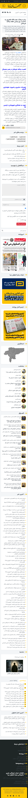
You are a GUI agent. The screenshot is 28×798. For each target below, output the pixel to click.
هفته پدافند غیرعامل (21, 141)
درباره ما (24, 749)
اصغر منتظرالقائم (17, 405)
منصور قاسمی (18, 399)
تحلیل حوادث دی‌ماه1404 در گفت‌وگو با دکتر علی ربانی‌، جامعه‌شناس (12, 432)
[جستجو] (2, 230)
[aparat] (2, 1)
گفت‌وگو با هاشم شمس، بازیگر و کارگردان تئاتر (12, 417)
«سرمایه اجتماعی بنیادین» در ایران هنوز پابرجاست (12, 436)
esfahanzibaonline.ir (16, 789)
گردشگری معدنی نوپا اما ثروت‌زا (14, 402)
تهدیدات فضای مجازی (21, 139)
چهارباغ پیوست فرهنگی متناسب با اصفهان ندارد (13, 384)
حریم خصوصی (10, 211)
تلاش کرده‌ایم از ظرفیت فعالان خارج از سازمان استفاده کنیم (12, 479)
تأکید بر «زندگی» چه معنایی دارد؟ (13, 372)
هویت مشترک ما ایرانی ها (15, 378)
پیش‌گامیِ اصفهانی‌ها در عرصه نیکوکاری (12, 429)
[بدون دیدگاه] (7, 12)
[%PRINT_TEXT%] (10, 12)
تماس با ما (23, 747)
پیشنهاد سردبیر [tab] (13, 680)
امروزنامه (21, 234)
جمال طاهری (18, 381)
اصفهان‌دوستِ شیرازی (16, 407)
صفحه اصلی (23, 12)
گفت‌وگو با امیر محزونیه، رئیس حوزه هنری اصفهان (12, 468)
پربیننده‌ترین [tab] (23, 680)
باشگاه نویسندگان (21, 766)
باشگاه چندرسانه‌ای (21, 768)
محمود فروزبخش (17, 369)
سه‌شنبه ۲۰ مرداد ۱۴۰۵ (19, 657)
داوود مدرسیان (18, 393)
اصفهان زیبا (18, 52)
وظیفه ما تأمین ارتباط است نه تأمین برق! (11, 451)
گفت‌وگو (21, 413)
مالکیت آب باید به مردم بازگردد (14, 465)
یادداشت (21, 366)
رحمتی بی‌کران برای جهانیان (13, 673)
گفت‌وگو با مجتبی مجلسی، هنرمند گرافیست (11, 440)
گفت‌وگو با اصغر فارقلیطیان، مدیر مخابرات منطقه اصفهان (12, 447)
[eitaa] (9, 1)
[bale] (10, 796)
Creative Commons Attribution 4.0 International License (14, 792)
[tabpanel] (14, 696)
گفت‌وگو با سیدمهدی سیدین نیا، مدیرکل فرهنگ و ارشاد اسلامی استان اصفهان (12, 484)
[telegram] (4, 1)
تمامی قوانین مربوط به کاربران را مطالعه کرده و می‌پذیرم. (14, 212)
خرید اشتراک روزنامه (21, 770)
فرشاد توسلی (18, 375)
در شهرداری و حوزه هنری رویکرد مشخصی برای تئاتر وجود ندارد (13, 421)
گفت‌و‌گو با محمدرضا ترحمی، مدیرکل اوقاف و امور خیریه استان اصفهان (11, 454)
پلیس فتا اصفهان (14, 137)
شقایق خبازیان (18, 388)
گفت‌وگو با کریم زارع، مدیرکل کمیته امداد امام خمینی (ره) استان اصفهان (12, 425)
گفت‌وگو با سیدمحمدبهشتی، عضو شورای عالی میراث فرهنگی (12, 461)
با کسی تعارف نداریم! (16, 458)
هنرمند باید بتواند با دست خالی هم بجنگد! (13, 443)
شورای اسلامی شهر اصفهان (19, 759)
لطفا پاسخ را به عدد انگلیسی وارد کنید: (16, 216)
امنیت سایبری (22, 137)
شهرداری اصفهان (22, 760)
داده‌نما (21, 652)
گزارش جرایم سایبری (10, 139)
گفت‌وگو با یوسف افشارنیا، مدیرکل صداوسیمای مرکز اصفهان (14, 475)
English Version (22, 751)
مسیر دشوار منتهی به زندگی (14, 390)
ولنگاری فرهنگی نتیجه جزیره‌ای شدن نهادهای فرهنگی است (12, 487)
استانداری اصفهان (21, 757)
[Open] (24, 5)
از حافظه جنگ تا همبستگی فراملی (13, 396)
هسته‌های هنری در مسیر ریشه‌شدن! (12, 472)
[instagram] (6, 1)
